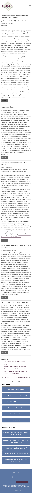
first (5, 377)
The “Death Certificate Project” (11, 373)
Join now (9, 482)
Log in (22, 482)
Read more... (4, 100)
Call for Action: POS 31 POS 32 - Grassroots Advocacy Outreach (16, 441)
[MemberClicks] (8, 6)
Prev (8, 377)
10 (21, 377)
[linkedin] (19, 477)
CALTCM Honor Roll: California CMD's (16, 448)
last (27, 377)
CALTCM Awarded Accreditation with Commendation (16, 460)
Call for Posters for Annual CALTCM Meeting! (15, 371)
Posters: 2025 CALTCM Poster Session (16, 453)
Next (23, 377)
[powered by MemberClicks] (16, 491)
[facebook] (13, 477)
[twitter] (16, 477)
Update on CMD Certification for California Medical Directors (16, 434)
